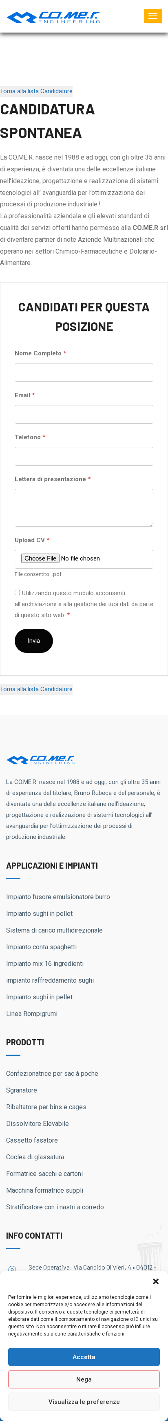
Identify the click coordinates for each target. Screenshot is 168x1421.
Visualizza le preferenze (84, 1402)
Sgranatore (21, 1090)
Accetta (84, 1357)
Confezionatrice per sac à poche (52, 1073)
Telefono (30, 437)
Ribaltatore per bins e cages (46, 1107)
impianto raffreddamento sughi (50, 980)
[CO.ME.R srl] (53, 16)
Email (25, 395)
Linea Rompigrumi (31, 1014)
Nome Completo (40, 353)
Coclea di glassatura (35, 1157)
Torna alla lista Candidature (36, 91)
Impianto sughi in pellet (39, 913)
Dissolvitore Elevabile (37, 1124)
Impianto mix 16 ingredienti (45, 964)
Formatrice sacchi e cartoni (44, 1174)
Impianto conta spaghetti (41, 947)
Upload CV (32, 540)
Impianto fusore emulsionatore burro (58, 897)
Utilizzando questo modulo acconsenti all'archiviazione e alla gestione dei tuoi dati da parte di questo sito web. (84, 604)
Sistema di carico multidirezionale (54, 930)
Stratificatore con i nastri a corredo (55, 1207)
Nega (84, 1379)
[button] (156, 1281)
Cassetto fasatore (32, 1140)
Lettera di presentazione (53, 479)
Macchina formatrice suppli (44, 1190)
